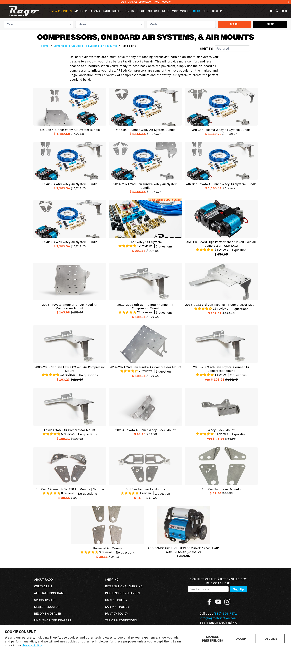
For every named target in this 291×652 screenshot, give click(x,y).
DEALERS (217, 11)
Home (45, 46)
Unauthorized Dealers (52, 620)
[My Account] (271, 11)
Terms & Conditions (121, 620)
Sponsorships (45, 600)
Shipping (112, 579)
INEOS (165, 11)
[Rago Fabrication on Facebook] (209, 602)
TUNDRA (129, 11)
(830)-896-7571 (225, 613)
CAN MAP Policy (117, 607)
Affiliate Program (49, 593)
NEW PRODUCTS (61, 11)
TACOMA (94, 11)
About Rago (43, 579)
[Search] (277, 11)
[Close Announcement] (287, 2)
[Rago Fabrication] (24, 11)
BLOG (206, 11)
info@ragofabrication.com (218, 618)
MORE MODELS (181, 11)
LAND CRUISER (112, 11)
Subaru (153, 11)
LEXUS (141, 11)
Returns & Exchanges (122, 593)
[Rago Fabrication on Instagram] (227, 602)
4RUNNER (80, 11)
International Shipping (123, 586)
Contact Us (43, 586)
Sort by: (206, 48)
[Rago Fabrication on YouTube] (218, 602)
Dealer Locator (47, 607)
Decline (271, 639)
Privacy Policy (32, 645)
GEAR (196, 11)
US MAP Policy (116, 600)
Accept (242, 639)
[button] (128, 246)
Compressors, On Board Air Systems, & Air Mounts (85, 46)
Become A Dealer (47, 613)
